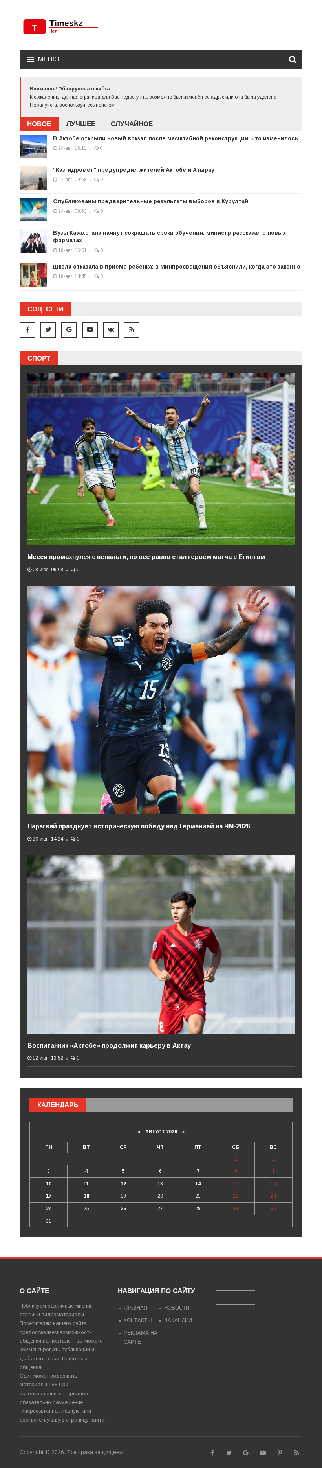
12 (123, 1184)
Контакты (138, 1320)
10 (48, 1184)
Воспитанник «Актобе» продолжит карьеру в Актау (109, 1045)
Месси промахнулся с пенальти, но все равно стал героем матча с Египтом (146, 557)
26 (123, 1208)
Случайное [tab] (132, 124)
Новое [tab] (39, 124)
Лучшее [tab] (80, 124)
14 (198, 1184)
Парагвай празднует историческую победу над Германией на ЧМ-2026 (138, 826)
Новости (176, 1308)
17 (48, 1196)
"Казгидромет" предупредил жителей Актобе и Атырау (133, 170)
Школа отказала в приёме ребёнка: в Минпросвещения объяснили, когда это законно (176, 266)
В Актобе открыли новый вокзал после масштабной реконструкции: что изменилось (175, 138)
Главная (135, 1308)
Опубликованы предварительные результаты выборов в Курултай (150, 201)
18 (86, 1196)
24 (48, 1208)
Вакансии (178, 1320)
